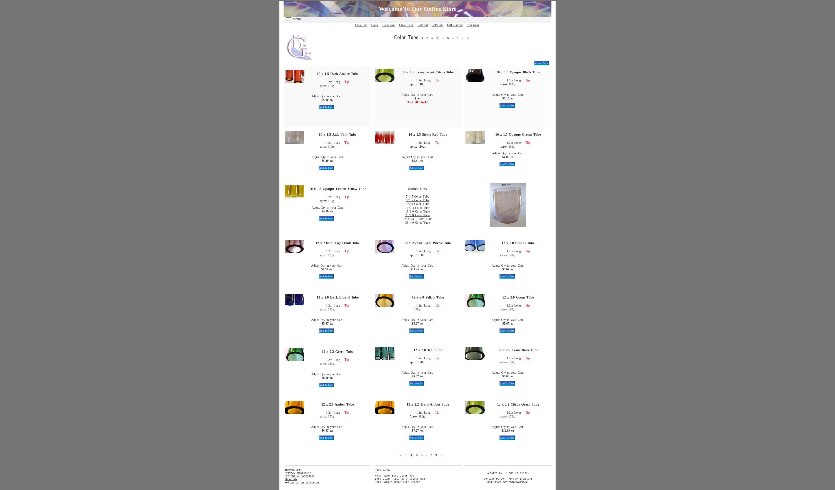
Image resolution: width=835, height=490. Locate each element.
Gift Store (410, 482)
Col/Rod (423, 25)
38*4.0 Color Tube (417, 222)
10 (467, 38)
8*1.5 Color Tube (417, 200)
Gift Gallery (455, 25)
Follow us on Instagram (302, 482)
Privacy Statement (298, 473)
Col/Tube (437, 25)
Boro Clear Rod (403, 475)
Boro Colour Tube (387, 482)
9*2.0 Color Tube (417, 204)
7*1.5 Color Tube (417, 196)
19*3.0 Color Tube (417, 211)
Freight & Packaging (299, 476)
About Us (291, 479)
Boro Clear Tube (386, 478)
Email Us (361, 25)
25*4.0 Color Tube (417, 215)
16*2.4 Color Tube (417, 208)
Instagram (473, 25)
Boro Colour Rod (413, 478)
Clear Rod (388, 25)
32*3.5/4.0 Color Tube (417, 219)
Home (375, 25)
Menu (297, 19)
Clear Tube (406, 25)
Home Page (382, 475)
